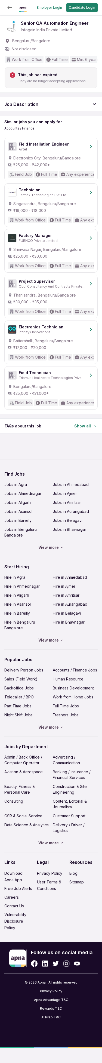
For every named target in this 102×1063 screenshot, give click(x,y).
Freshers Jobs (66, 715)
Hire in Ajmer (64, 586)
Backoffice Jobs (19, 688)
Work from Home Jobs (73, 697)
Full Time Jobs (66, 706)
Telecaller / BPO (19, 697)
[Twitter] (55, 963)
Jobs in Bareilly (18, 520)
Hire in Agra (14, 577)
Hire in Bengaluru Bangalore (19, 625)
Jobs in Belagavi (67, 520)
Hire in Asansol (17, 604)
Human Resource (68, 679)
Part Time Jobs (18, 706)
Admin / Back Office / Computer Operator (23, 760)
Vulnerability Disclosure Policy (15, 921)
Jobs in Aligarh (17, 502)
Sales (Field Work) (21, 679)
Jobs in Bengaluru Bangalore (20, 532)
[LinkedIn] (45, 963)
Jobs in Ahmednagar (22, 493)
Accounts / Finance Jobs (75, 670)
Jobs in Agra (15, 484)
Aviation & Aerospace (23, 771)
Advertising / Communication (66, 760)
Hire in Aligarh (16, 595)
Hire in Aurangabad (70, 604)
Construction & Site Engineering (70, 789)
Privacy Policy (49, 873)
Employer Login (49, 7)
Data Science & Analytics (26, 824)
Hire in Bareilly (17, 613)
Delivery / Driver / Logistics (69, 827)
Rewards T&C (51, 1008)
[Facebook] (34, 963)
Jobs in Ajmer (65, 493)
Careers (11, 897)
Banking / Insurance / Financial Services (72, 774)
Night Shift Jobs (18, 715)
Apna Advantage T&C (51, 1000)
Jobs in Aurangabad (71, 511)
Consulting (13, 801)
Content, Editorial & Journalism (70, 804)
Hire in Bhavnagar (69, 622)
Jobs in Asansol (18, 511)
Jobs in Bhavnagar (69, 529)
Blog (73, 873)
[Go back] (9, 7)
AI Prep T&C (51, 1017)
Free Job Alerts (18, 888)
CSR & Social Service (23, 816)
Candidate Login (82, 7)
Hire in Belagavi (67, 613)
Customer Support (69, 816)
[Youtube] (77, 964)
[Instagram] (66, 963)
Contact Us (14, 906)
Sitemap (76, 882)
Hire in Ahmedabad (70, 577)
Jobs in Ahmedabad (71, 484)
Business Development (73, 688)
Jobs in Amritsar (67, 502)
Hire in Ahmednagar (22, 586)
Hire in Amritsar (66, 595)
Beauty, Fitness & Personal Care (19, 789)
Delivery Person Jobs (23, 670)
